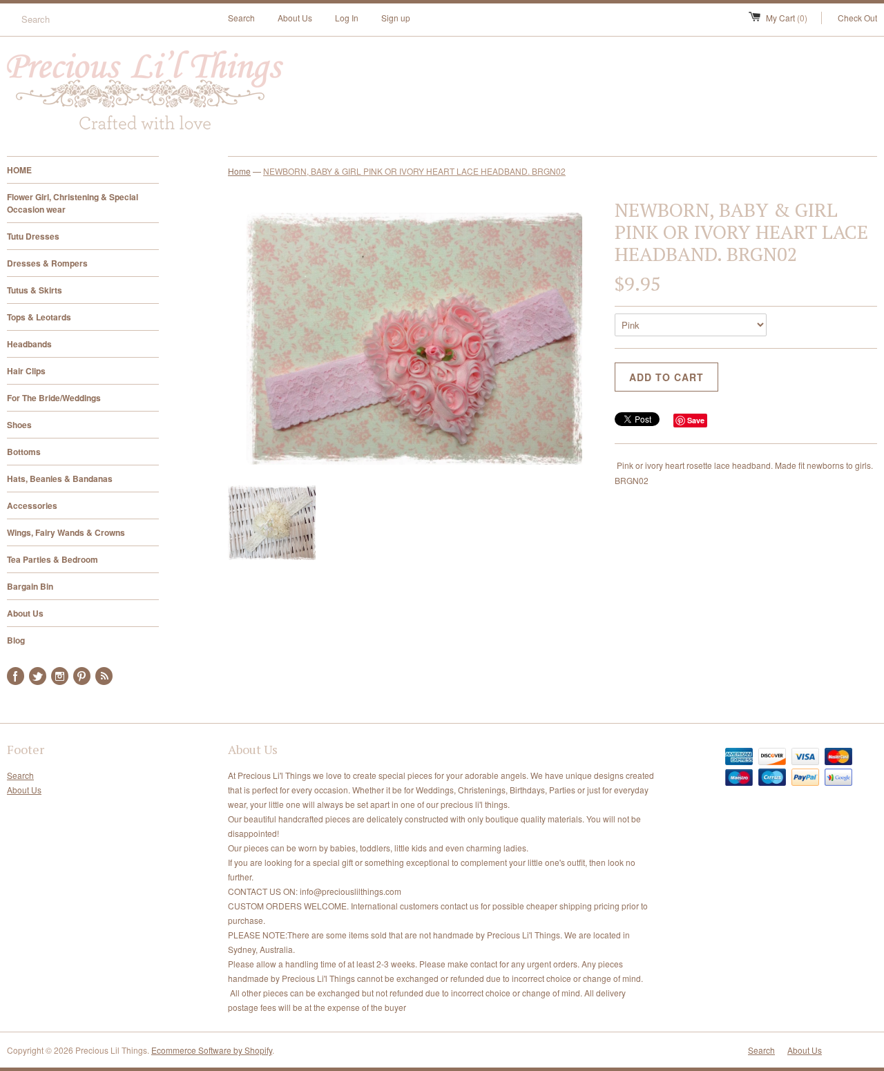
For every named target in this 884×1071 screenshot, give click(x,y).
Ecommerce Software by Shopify (211, 1050)
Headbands (29, 344)
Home (239, 171)
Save (695, 420)
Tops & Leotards (39, 317)
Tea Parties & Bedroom (52, 559)
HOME (19, 170)
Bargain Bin (30, 586)
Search (241, 17)
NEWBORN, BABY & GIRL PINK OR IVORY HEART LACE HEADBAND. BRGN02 (414, 171)
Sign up (395, 17)
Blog (16, 640)
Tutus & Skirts (34, 290)
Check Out (857, 17)
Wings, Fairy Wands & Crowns (66, 532)
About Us (295, 17)
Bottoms (24, 451)
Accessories (32, 505)
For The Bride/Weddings (54, 398)
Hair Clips (26, 371)
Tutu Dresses (33, 236)
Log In (346, 17)
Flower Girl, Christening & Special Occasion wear (72, 203)
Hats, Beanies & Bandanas (60, 478)
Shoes (19, 424)
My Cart (786, 17)
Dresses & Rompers (47, 263)
